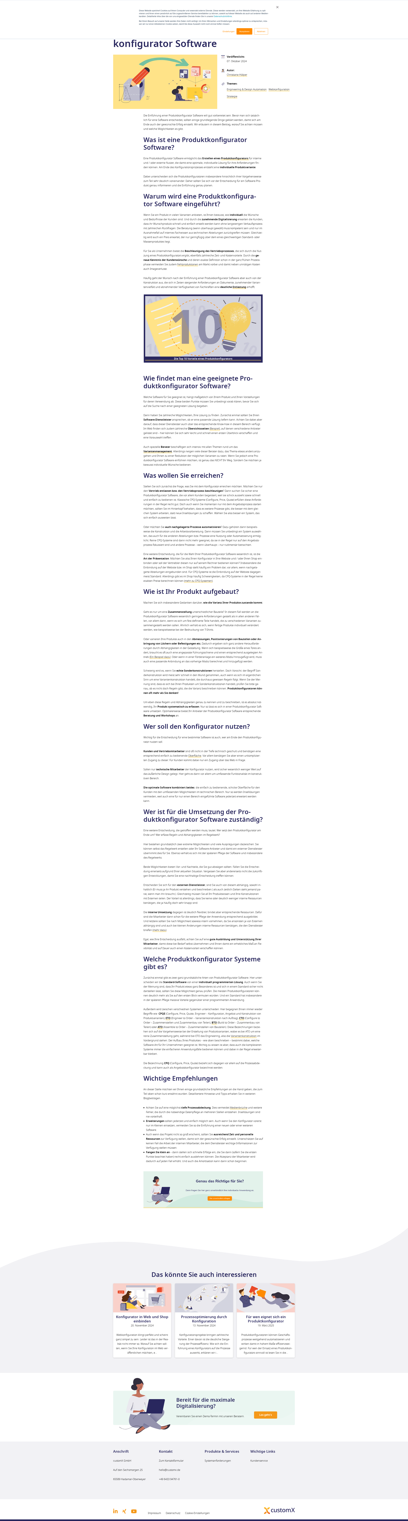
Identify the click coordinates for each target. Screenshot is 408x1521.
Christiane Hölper (237, 75)
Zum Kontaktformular (171, 1461)
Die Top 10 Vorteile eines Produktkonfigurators (203, 359)
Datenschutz (173, 1513)
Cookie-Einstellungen (197, 1513)
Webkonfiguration (279, 89)
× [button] (277, 6)
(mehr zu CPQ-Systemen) (198, 581)
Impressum (154, 1513)
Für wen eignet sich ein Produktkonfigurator (266, 1319)
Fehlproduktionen (187, 264)
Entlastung (239, 287)
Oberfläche (194, 756)
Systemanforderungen (218, 1461)
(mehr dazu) (159, 930)
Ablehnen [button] (261, 31)
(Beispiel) (215, 429)
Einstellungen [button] (229, 31)
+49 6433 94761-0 (169, 1479)
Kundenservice (259, 1461)
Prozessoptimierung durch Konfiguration (204, 1319)
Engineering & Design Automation (247, 89)
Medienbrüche (238, 1108)
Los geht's (265, 1415)
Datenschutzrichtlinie (223, 16)
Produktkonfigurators (235, 158)
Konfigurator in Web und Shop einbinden (142, 1319)
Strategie (232, 96)
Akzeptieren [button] (244, 31)
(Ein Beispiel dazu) (160, 657)
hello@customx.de (169, 1470)
